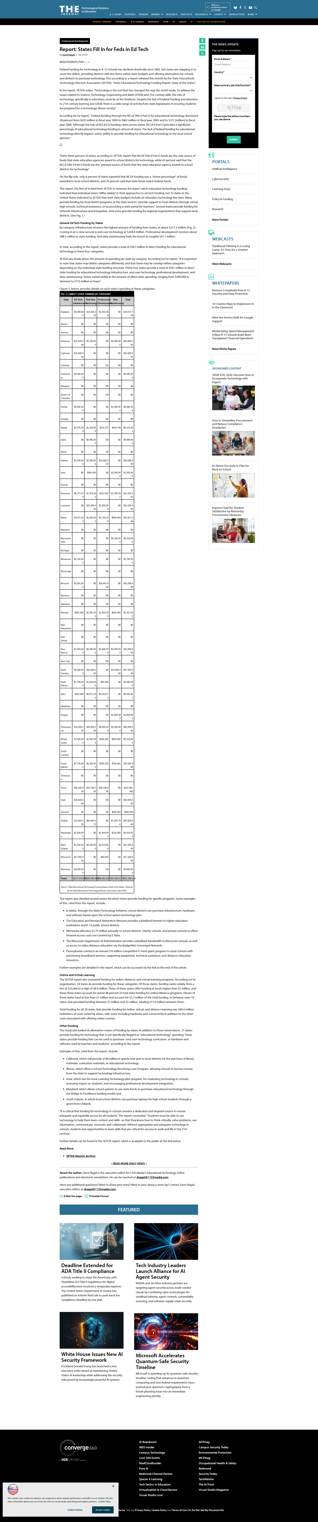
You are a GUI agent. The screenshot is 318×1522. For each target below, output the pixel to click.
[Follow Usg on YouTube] (250, 7)
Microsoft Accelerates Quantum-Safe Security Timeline (162, 1361)
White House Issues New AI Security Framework (92, 1357)
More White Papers (224, 349)
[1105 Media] (79, 1478)
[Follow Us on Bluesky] (235, 7)
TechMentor (206, 1479)
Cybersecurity (220, 179)
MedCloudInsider (150, 1463)
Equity (182, 21)
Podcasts (186, 14)
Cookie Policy (159, 1510)
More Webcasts (222, 264)
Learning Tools (221, 189)
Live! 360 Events (149, 1458)
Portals (221, 161)
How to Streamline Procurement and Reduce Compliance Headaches (232, 424)
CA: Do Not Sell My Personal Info (205, 1510)
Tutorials (121, 21)
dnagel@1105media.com (152, 1177)
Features (130, 14)
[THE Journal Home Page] (84, 9)
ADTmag (204, 1442)
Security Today (208, 1474)
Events (218, 14)
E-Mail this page (73, 1196)
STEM (165, 21)
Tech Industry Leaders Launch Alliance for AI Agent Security (161, 1271)
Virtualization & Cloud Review (158, 1490)
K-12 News (116, 14)
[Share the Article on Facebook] (202, 41)
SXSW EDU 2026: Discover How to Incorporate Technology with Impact (233, 378)
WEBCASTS (222, 239)
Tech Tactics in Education (155, 1484)
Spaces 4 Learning (150, 1479)
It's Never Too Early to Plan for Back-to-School (230, 467)
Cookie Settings (75, 1509)
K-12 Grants (137, 21)
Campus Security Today (213, 1447)
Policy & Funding (222, 199)
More (251, 14)
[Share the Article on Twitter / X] (202, 53)
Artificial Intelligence (224, 169)
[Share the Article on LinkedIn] (202, 47)
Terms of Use (179, 1510)
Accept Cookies (103, 1509)
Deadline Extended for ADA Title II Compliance (87, 1268)
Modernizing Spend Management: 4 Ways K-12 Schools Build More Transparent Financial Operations (233, 334)
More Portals (220, 220)
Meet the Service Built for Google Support (232, 319)
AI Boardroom (148, 1442)
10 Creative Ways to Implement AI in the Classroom (233, 305)
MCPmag (204, 1458)
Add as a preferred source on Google (219, 7)
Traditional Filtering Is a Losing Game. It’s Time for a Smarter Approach (231, 249)
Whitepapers (225, 283)
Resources (201, 14)
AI (174, 21)
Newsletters (237, 14)
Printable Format (99, 1196)
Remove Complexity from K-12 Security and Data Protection (231, 292)
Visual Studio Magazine (214, 1490)
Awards (155, 14)
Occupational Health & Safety (217, 1463)
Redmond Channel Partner (156, 1474)
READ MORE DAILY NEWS (129, 1163)
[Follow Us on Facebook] (240, 7)
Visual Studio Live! (151, 1495)
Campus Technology (152, 1452)
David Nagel (69, 54)
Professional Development (75, 41)
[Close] (113, 1486)
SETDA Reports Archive (80, 1156)
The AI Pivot (206, 1484)
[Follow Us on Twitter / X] (245, 7)
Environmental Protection (215, 1452)
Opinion (143, 14)
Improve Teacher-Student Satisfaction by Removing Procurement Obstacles (228, 511)
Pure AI (143, 1468)
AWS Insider (146, 1447)
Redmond (205, 1468)
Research (172, 14)
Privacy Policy (240, 97)
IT (192, 21)
